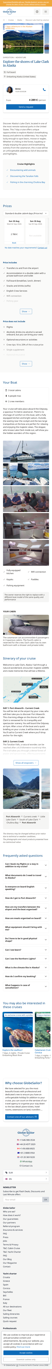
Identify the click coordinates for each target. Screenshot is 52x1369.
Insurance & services (13, 1230)
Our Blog (7, 1259)
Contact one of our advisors (20, 1116)
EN (10, 1179)
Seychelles (8, 1292)
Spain (5, 1284)
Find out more (23, 1347)
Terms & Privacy (10, 1244)
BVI (4, 1295)
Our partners (9, 1222)
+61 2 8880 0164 (27, 1152)
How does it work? (12, 1215)
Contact (6, 1266)
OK (45, 1199)
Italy (5, 1303)
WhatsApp (27, 1161)
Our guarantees (10, 1219)
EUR (11, 1172)
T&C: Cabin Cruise (11, 1248)
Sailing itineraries (11, 1314)
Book (14, 243)
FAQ (5, 1233)
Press (5, 1237)
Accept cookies (26, 1352)
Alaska (19, 20)
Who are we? (9, 1211)
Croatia (6, 1277)
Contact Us (27, 1165)
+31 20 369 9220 (27, 1157)
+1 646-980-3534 (27, 1140)
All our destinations (12, 1306)
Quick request (10, 1321)
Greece (6, 1281)
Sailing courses (10, 1317)
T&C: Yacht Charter (12, 1251)
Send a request (26, 106)
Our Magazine (10, 1262)
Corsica (6, 1288)
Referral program (11, 1226)
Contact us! (42, 247)
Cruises (11, 20)
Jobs (5, 1241)
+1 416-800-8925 (27, 1148)
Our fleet (7, 1310)
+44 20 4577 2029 (27, 1144)
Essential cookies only (26, 1359)
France (6, 1299)
